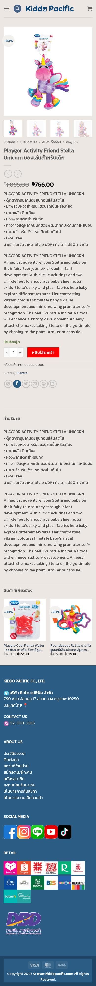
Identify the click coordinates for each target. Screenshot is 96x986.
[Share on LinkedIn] (52, 384)
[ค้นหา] (17, 9)
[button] (7, 8)
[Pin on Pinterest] (44, 384)
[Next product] (8, 174)
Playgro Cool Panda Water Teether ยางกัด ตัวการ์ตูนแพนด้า (24, 647)
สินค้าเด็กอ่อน (51, 142)
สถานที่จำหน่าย (16, 766)
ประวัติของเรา (15, 753)
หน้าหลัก (9, 142)
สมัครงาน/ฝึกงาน (18, 772)
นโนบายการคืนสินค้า (20, 791)
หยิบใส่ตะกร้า (43, 352)
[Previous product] (17, 174)
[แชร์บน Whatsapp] (8, 384)
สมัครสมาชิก (14, 779)
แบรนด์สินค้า (28, 142)
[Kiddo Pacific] (50, 9)
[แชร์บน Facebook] (17, 384)
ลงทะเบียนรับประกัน (19, 785)
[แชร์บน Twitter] (26, 384)
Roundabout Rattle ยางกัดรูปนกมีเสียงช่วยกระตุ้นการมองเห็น (70, 647)
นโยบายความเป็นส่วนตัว (23, 798)
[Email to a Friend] (35, 384)
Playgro (72, 142)
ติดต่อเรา (11, 759)
